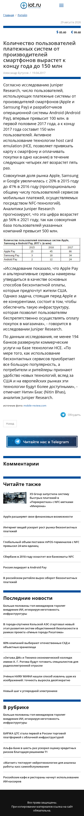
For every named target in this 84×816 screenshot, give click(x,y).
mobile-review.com (34, 405)
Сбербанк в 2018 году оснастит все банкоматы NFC (38, 556)
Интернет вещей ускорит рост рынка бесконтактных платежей (40, 529)
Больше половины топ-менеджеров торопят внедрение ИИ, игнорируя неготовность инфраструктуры (34, 610)
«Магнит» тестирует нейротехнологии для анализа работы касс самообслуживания (39, 765)
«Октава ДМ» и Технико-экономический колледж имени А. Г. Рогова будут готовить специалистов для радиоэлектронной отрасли (40, 661)
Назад (10, 423)
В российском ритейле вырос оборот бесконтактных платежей (40, 580)
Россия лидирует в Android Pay (25, 567)
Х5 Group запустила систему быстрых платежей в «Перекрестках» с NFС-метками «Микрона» (51, 500)
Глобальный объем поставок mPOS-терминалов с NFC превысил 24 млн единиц (41, 544)
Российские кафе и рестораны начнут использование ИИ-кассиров (41, 779)
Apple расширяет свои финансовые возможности (38, 516)
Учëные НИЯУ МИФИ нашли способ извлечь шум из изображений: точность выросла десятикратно (39, 678)
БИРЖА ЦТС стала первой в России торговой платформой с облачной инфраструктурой (34, 735)
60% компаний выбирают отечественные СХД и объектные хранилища (36, 645)
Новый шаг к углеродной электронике (30, 691)
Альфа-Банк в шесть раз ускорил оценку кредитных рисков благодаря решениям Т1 (39, 750)
